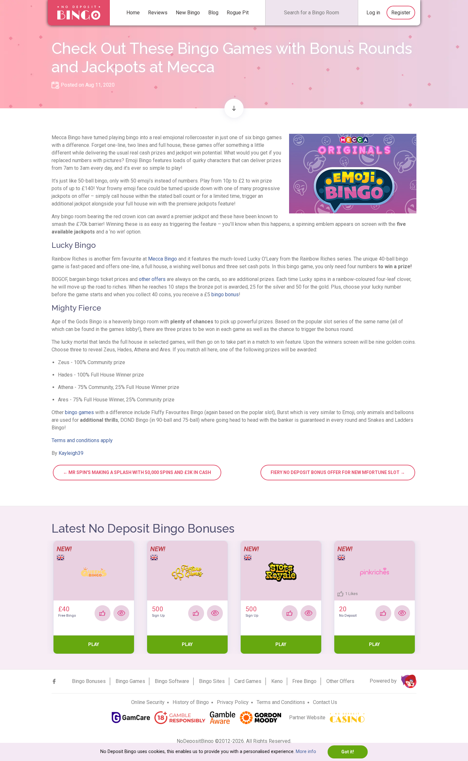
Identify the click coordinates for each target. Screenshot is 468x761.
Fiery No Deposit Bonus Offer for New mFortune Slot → (338, 472)
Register (400, 13)
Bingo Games (130, 681)
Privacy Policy (233, 702)
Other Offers (340, 681)
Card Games (247, 681)
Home (133, 13)
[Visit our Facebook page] (54, 681)
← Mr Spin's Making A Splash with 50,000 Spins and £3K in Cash (137, 472)
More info (306, 751)
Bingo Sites (212, 681)
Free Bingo (304, 681)
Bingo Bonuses (89, 681)
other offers (152, 279)
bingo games (79, 412)
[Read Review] (121, 613)
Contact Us (325, 702)
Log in (373, 13)
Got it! (347, 751)
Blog (213, 13)
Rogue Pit (238, 13)
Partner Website (308, 717)
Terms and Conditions (281, 702)
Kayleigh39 (71, 453)
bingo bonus (225, 294)
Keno (277, 681)
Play (93, 644)
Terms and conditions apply (82, 440)
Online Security (148, 702)
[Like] (102, 613)
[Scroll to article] (234, 108)
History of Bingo (191, 702)
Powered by (384, 681)
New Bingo (188, 13)
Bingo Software (172, 681)
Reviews (157, 13)
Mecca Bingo (162, 259)
